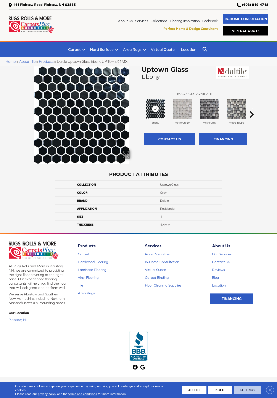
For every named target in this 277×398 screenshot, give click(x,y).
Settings (247, 390)
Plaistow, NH (18, 320)
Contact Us (169, 139)
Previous (139, 108)
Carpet (74, 49)
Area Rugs (132, 49)
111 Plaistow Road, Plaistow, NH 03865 (44, 4)
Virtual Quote (163, 49)
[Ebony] (155, 109)
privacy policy (47, 394)
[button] (245, 19)
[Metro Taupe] (236, 109)
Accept (194, 390)
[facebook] (135, 367)
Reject (220, 390)
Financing (223, 139)
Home (10, 61)
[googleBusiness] (143, 367)
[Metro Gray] (209, 109)
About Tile (27, 61)
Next (251, 108)
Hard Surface (102, 49)
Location (188, 49)
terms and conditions (82, 394)
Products (46, 61)
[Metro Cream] (182, 109)
